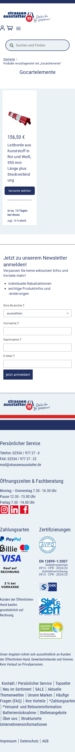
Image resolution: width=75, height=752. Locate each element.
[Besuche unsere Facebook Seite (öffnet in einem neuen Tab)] (24, 509)
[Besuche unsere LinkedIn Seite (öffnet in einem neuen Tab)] (14, 509)
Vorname (11, 323)
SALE (39, 689)
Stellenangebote (53, 712)
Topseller (62, 683)
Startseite (9, 59)
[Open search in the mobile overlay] (37, 45)
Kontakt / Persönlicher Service (27, 683)
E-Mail (9, 356)
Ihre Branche (13, 305)
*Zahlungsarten (62, 700)
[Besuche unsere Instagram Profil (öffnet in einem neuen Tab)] (4, 509)
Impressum (8, 741)
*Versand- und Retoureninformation (32, 706)
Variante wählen (19, 191)
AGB (45, 741)
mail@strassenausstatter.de (20, 464)
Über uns (10, 718)
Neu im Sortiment (17, 689)
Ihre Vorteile (35, 700)
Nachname (12, 339)
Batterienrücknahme (19, 712)
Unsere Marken (40, 695)
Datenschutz (29, 741)
